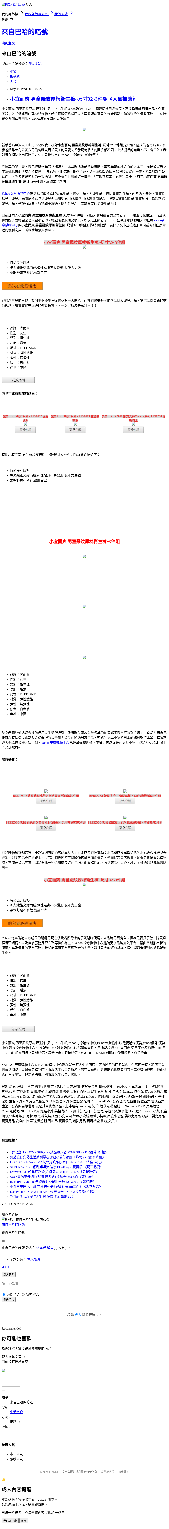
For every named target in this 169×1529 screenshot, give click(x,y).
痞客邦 (41, 1248)
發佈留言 (8, 1299)
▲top (5, 1266)
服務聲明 (123, 1471)
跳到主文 (8, 43)
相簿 (13, 72)
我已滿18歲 (10, 1520)
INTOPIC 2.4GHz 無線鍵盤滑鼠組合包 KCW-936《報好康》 (53, 1182)
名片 (13, 81)
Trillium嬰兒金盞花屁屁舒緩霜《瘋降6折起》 (42, 1196)
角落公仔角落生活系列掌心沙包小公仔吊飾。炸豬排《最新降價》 (58, 1157)
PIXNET (53, 1471)
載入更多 (8, 1274)
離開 (23, 1520)
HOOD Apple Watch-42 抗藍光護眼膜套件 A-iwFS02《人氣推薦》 (56, 1162)
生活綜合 (35, 63)
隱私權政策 (107, 1471)
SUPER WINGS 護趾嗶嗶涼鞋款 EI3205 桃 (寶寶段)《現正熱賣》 (56, 1167)
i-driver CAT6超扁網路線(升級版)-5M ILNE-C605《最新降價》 (54, 1172)
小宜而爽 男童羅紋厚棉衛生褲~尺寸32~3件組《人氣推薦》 (73, 99)
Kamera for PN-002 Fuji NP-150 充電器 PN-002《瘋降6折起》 (53, 1191)
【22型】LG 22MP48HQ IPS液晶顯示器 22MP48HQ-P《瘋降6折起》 (59, 1152)
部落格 (15, 76)
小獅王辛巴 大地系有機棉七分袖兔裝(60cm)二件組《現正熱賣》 (56, 1186)
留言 (50, 1248)
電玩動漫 (33, 1259)
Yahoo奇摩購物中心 (16, 193)
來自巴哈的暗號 (25, 32)
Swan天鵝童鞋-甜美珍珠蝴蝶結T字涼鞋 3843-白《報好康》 (52, 1177)
